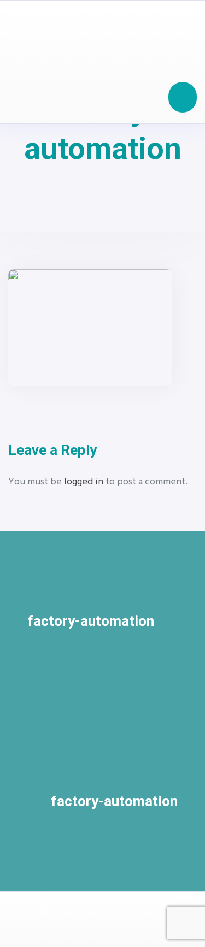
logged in (83, 482)
